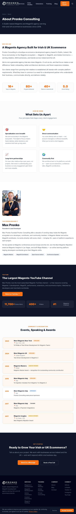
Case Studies (29, 3)
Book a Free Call (49, 463)
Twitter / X (68, 490)
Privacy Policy (33, 511)
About (53, 485)
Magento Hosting (27, 502)
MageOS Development (29, 489)
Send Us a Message (28, 462)
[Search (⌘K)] (72, 3)
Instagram (68, 492)
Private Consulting (41, 493)
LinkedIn (67, 487)
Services (21, 4)
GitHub (67, 485)
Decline (54, 510)
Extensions (39, 4)
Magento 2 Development (29, 485)
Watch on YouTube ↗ (12, 294)
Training (49, 4)
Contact (54, 490)
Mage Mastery (40, 485)
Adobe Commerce (28, 493)
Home (4, 14)
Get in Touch (64, 3)
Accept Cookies (67, 510)
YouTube (67, 495)
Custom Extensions (28, 497)
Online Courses (40, 489)
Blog (55, 4)
